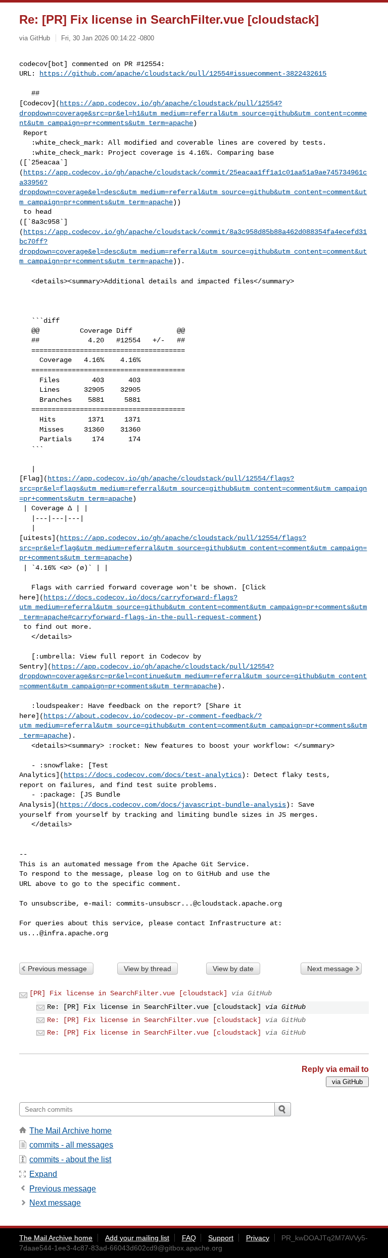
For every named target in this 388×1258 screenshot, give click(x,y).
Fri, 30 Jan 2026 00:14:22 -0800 (107, 38)
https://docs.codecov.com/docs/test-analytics (152, 775)
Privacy (257, 1238)
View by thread (147, 969)
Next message (330, 969)
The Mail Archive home (70, 1130)
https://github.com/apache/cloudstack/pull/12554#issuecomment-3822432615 (182, 74)
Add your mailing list (137, 1238)
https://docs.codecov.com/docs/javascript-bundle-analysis (173, 805)
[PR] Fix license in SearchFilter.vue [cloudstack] (128, 993)
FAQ (189, 1238)
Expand (43, 1174)
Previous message (57, 969)
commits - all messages (71, 1145)
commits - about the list (70, 1159)
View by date (233, 969)
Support (220, 1238)
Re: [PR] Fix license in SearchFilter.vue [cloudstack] (154, 1020)
